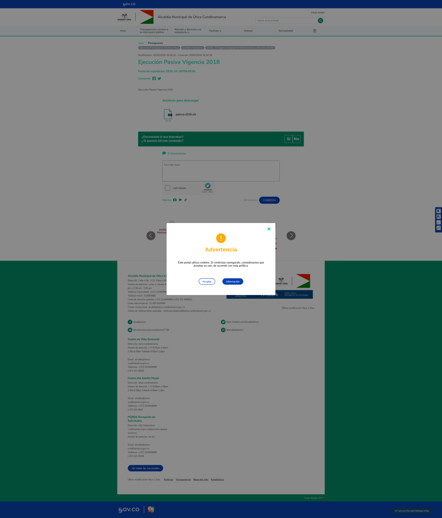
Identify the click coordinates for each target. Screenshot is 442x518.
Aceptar (207, 281)
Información (232, 281)
